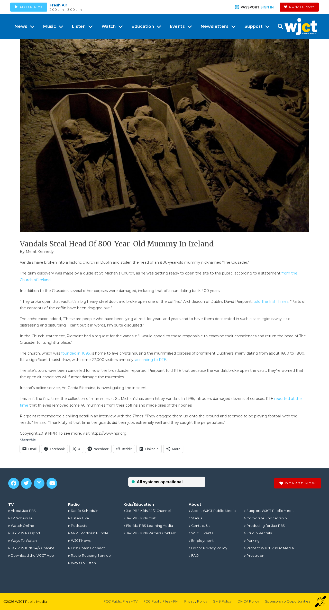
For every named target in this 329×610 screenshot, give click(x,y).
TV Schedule (22, 518)
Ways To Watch (24, 541)
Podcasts (79, 526)
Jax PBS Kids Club (141, 518)
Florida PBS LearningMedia (149, 526)
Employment (202, 541)
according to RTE (150, 359)
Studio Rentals (259, 533)
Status (196, 518)
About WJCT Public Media (213, 511)
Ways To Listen (83, 563)
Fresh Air (58, 5)
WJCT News (80, 541)
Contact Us (200, 526)
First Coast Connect (88, 548)
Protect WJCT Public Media (270, 548)
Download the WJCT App (32, 555)
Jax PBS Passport (26, 533)
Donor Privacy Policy (209, 548)
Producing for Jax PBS (265, 526)
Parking (253, 541)
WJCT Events (202, 533)
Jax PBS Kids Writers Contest (151, 533)
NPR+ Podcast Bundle (89, 533)
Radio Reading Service (91, 555)
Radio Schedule (84, 511)
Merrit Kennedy (40, 251)
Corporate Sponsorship (266, 518)
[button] (280, 26)
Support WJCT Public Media (270, 511)
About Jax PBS (23, 511)
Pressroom (256, 555)
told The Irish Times (270, 301)
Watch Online (22, 526)
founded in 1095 (75, 353)
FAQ (195, 555)
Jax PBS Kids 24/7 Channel (33, 548)
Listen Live (80, 518)
